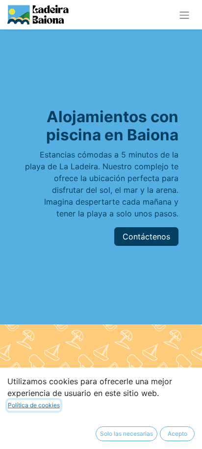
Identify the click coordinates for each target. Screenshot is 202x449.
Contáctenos (146, 236)
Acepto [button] (177, 433)
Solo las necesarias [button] (126, 433)
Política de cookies (34, 405)
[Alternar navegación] (184, 15)
